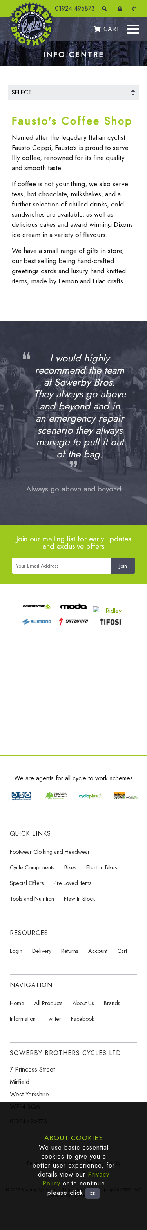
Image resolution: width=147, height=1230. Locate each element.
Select (22, 92)
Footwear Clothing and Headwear (50, 852)
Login (16, 951)
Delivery (41, 951)
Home (17, 1003)
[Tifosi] (110, 625)
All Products (48, 1003)
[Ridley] (110, 610)
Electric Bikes (101, 867)
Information (23, 1019)
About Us (83, 1003)
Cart (122, 951)
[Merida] (36, 610)
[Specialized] (73, 625)
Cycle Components (32, 867)
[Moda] (73, 610)
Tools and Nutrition (32, 898)
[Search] (106, 8)
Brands (112, 1003)
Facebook (82, 1019)
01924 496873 (75, 8)
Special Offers (27, 883)
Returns (69, 951)
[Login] (121, 8)
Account (97, 951)
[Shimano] (36, 625)
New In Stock (79, 898)
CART (111, 29)
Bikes (70, 867)
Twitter (53, 1019)
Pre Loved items (73, 883)
